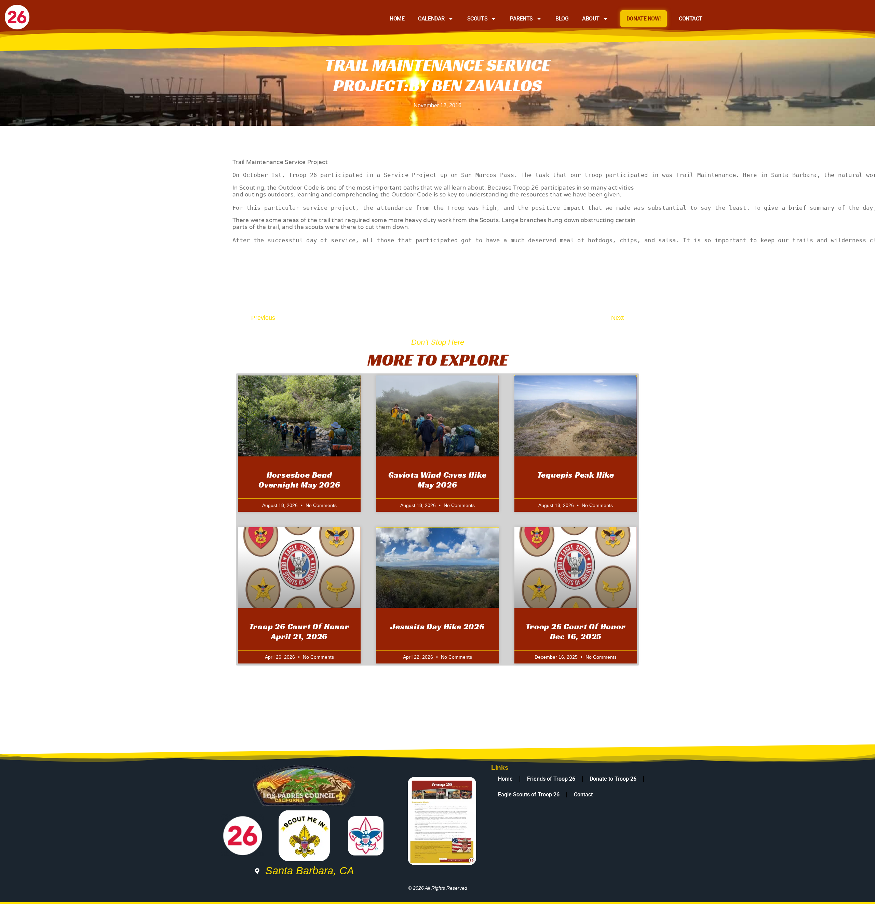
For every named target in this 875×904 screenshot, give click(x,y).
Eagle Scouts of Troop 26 (529, 794)
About (591, 18)
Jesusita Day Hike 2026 (437, 626)
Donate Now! (644, 18)
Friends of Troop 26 (551, 779)
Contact (690, 18)
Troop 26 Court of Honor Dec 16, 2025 (575, 631)
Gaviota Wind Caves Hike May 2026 (437, 480)
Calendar (431, 18)
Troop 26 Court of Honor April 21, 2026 (299, 631)
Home (397, 18)
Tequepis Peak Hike (575, 475)
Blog (561, 18)
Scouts (477, 18)
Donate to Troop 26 (613, 779)
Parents (521, 18)
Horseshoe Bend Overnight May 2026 (299, 480)
